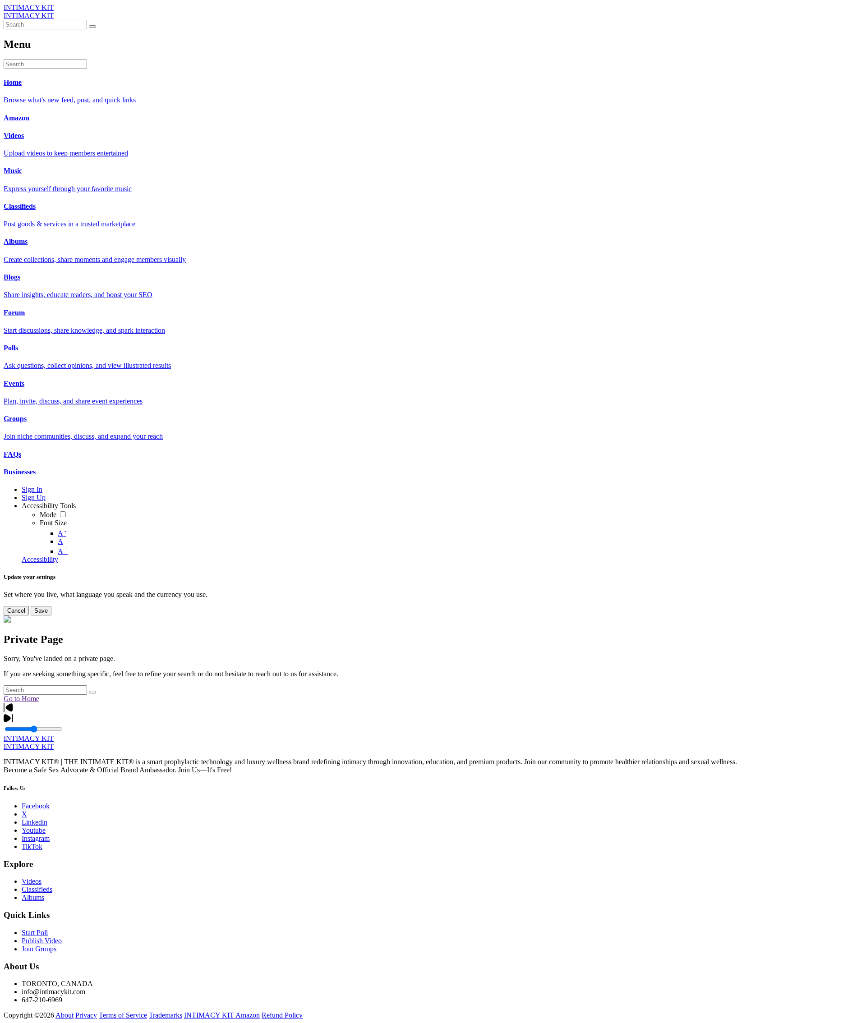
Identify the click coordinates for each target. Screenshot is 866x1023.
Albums (33, 897)
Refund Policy (282, 1015)
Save (41, 610)
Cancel (16, 610)
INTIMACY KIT (29, 7)
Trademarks (165, 1015)
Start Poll (35, 932)
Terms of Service (123, 1015)
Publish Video (42, 941)
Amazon (247, 1015)
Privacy (86, 1015)
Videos (31, 881)
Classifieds (37, 889)
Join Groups (39, 949)
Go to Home (21, 698)
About (64, 1015)
